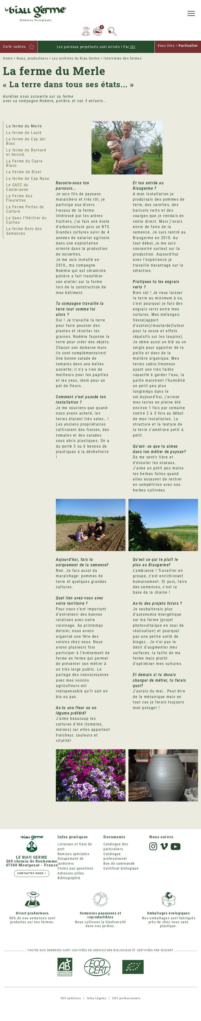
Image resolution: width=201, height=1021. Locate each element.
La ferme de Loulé (24, 132)
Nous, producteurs (32, 58)
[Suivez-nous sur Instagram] (153, 846)
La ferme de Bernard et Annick (26, 152)
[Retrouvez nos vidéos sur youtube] (176, 847)
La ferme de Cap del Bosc (26, 141)
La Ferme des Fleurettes (19, 198)
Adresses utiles (71, 873)
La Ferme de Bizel (23, 172)
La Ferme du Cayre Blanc (24, 163)
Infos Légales (96, 998)
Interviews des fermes (123, 58)
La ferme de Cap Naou (28, 178)
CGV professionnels (126, 998)
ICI (132, 47)
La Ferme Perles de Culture (25, 209)
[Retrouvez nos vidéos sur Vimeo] (164, 846)
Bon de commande (119, 863)
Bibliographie (69, 878)
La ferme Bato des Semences (24, 230)
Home (8, 58)
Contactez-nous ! (31, 873)
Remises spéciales (73, 854)
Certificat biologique (121, 868)
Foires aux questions (75, 868)
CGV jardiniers (71, 998)
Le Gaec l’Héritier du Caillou (26, 220)
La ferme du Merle (24, 126)
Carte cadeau (14, 47)
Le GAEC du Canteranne (17, 187)
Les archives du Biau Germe (76, 58)
